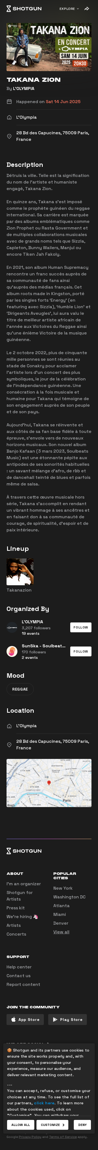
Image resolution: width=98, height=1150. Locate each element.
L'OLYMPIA (23, 88)
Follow (81, 627)
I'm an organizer (24, 884)
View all (61, 932)
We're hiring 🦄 (22, 916)
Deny (82, 1125)
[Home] (24, 8)
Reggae (20, 689)
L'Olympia (26, 726)
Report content (23, 984)
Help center (19, 967)
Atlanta (61, 906)
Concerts (16, 934)
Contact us (18, 976)
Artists (14, 925)
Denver (60, 923)
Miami (59, 914)
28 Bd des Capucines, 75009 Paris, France (52, 744)
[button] (80, 627)
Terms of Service (63, 1137)
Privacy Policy (30, 1137)
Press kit (16, 908)
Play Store (71, 1019)
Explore (67, 9)
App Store (29, 1019)
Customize (50, 1125)
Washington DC (69, 897)
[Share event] (86, 9)
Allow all (20, 1125)
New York (63, 888)
